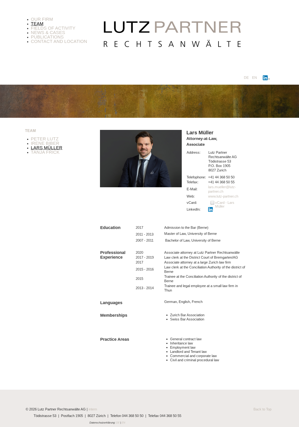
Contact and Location (59, 41)
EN (254, 78)
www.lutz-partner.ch (223, 196)
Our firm (42, 19)
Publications (47, 37)
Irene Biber (45, 143)
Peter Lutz (45, 138)
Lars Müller (46, 147)
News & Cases (48, 32)
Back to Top (262, 409)
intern (93, 409)
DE (247, 78)
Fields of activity (53, 28)
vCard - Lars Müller (224, 204)
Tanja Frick (45, 152)
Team (37, 23)
